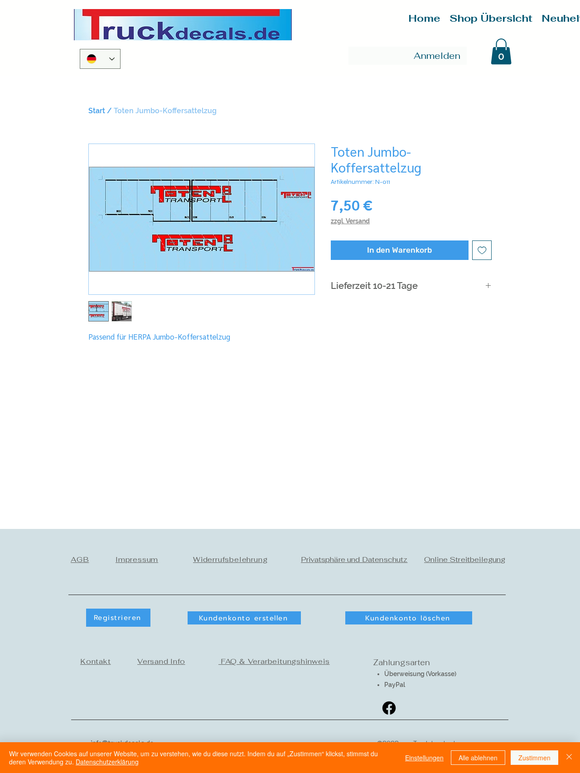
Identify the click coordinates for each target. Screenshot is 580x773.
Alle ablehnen (478, 757)
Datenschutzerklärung (107, 761)
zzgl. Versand (350, 221)
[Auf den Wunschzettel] (482, 250)
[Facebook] (389, 708)
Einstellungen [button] (424, 757)
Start (96, 110)
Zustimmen (534, 757)
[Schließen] (569, 757)
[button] (501, 51)
